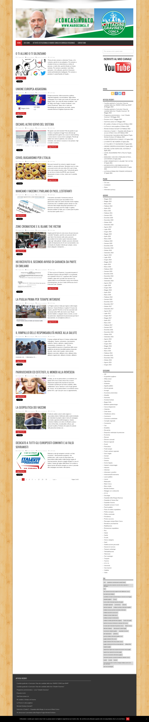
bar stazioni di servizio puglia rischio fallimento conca (117, 591)
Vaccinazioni (107, 568)
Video (105, 572)
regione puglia (107, 647)
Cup (105, 425)
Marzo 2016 (107, 351)
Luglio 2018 (107, 285)
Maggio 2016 (108, 346)
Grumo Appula (108, 463)
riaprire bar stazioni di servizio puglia (113, 652)
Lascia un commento (42, 57)
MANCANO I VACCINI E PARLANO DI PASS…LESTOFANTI (44, 191)
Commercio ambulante (110, 418)
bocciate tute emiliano (109, 594)
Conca (114, 599)
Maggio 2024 (108, 199)
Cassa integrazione (109, 407)
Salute (106, 533)
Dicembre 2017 (108, 301)
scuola (110, 660)
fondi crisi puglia (127, 620)
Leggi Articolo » (20, 78)
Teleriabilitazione (109, 551)
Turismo (106, 561)
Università (107, 565)
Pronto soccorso (109, 519)
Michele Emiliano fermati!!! (112, 128)
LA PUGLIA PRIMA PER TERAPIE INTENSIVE (38, 299)
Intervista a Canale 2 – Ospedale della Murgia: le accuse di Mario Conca (38, 709)
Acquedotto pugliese (110, 376)
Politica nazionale (109, 514)
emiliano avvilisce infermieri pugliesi (122, 607)
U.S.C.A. (106, 563)
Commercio (107, 416)
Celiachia (106, 409)
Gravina (106, 460)
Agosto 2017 (107, 311)
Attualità (106, 395)
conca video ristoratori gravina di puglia (113, 602)
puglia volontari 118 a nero (110, 639)
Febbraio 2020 (108, 241)
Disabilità (106, 428)
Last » (54, 479)
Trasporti (106, 558)
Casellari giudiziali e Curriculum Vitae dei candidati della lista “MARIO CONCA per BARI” (43, 683)
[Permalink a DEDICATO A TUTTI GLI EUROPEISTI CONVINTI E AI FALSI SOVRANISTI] (31, 468)
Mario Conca (107, 484)
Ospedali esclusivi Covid (111, 505)
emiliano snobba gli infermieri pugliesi (113, 620)
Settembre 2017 (108, 309)
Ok (128, 719)
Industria (106, 467)
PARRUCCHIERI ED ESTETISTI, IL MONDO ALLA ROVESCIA (45, 372)
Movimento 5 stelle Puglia (120, 628)
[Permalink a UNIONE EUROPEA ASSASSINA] (31, 110)
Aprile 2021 (107, 208)
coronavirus (118, 604)
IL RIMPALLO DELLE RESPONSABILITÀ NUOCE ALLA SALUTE (46, 333)
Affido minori (107, 379)
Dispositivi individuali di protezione (114, 432)
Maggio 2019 (108, 262)
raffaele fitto (128, 644)
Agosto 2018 (107, 283)
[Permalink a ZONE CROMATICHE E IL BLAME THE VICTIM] (31, 248)
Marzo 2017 (107, 323)
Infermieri (107, 470)
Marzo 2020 (107, 238)
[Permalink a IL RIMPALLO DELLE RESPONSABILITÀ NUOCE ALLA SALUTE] (31, 354)
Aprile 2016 (107, 348)
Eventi (106, 444)
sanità (105, 660)
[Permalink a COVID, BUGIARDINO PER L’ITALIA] (31, 179)
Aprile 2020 (107, 236)
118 (105, 374)
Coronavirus (107, 423)
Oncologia (107, 495)
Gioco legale (107, 453)
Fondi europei (108, 449)
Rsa (105, 530)
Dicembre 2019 (108, 245)
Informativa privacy (109, 189)
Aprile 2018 (107, 292)
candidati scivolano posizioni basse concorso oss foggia (117, 596)
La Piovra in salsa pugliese (112, 126)
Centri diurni (107, 411)
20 (42, 479)
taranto (115, 660)
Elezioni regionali (109, 442)
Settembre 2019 (108, 252)
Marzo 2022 (107, 203)
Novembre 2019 (108, 248)
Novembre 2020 (108, 220)
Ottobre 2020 (108, 222)
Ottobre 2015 (108, 360)
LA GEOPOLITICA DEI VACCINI (31, 407)
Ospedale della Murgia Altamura (113, 498)
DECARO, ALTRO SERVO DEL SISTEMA (35, 124)
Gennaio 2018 (108, 299)
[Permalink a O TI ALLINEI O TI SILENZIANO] (31, 75)
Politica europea (109, 512)
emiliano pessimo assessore (111, 612)
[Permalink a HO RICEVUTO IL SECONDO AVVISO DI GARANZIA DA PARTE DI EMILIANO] (31, 287)
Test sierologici (108, 556)
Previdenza (107, 516)
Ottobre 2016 (108, 334)
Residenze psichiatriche (111, 523)
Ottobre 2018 (108, 278)
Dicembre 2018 (108, 273)
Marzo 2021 (107, 210)
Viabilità (106, 570)
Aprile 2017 (107, 320)
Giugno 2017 (107, 316)
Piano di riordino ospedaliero (112, 509)
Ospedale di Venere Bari (111, 500)
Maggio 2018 (108, 290)
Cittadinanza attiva (109, 414)
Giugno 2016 (107, 344)
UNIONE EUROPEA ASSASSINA (31, 89)
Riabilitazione (108, 526)
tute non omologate (108, 666)
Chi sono (27, 43)
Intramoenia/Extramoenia (111, 474)
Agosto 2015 (107, 362)
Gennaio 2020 (108, 243)
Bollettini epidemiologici (111, 404)
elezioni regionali (108, 607)
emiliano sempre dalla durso (110, 615)
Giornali (106, 456)
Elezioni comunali (109, 439)
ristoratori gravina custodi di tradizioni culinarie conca (117, 657)
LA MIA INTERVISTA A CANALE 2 (114, 139)
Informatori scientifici (110, 472)
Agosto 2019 (107, 255)
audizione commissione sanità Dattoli (116, 582)
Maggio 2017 (108, 318)
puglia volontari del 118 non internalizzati (113, 644)
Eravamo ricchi (108, 119)
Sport (105, 542)
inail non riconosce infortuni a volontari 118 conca (116, 623)
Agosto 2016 (107, 339)
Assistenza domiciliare (110, 393)
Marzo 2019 (107, 266)
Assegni (106, 390)
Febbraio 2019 (108, 269)
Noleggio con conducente (111, 491)
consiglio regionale (108, 604)
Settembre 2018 (108, 280)
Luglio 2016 (107, 341)
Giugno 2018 (107, 287)
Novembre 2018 (108, 276)
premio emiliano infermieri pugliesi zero (113, 636)
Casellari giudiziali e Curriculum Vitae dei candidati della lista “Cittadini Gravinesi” (40, 686)
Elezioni (106, 437)
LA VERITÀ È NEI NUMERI (112, 141)
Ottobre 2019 (108, 250)
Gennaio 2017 (108, 327)
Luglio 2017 (107, 313)
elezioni (124, 604)
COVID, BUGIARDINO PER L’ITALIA (33, 158)
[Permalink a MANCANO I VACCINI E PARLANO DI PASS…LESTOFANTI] (31, 212)
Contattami (82, 43)
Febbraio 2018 (108, 297)
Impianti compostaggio (110, 465)
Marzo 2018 (107, 294)
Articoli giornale (108, 388)
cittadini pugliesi (107, 599)
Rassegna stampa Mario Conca (113, 521)
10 (38, 479)
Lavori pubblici (108, 477)
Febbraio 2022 (108, 206)
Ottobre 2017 (108, 306)
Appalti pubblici (108, 386)
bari (105, 588)
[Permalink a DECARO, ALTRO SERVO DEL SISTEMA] (31, 145)
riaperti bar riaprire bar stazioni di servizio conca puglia (117, 649)
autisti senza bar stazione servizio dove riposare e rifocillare (116, 585)
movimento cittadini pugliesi (110, 631)
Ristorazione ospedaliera (111, 528)
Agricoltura (107, 381)
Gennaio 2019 (108, 271)
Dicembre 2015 (108, 355)
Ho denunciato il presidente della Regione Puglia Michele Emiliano (36, 712)
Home (19, 43)
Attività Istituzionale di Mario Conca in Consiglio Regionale (54, 43)
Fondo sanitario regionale (111, 451)
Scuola (106, 537)
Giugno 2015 (107, 365)
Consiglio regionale (109, 421)
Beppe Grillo (107, 402)
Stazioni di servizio (109, 547)
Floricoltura (107, 446)
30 (46, 479)
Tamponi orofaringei (110, 549)
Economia (107, 435)
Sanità (106, 535)
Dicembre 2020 (108, 217)
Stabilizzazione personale (111, 544)
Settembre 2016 (108, 337)
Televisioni (107, 554)
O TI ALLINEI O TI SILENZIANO (31, 53)
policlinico (115, 633)
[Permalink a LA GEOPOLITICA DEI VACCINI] (31, 429)
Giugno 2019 (107, 259)
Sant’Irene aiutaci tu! (110, 121)
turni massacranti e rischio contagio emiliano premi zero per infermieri (117, 663)
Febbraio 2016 (108, 353)
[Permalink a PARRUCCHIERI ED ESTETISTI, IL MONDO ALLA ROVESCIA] (31, 393)
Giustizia (106, 458)
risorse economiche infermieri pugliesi (113, 654)
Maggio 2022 (108, 201)
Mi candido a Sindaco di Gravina (113, 124)
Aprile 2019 (107, 264)
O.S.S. (106, 493)
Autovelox (107, 397)
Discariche (107, 430)
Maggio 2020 (108, 234)
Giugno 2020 (107, 231)
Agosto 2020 (107, 227)
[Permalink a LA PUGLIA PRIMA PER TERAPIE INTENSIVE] (31, 320)
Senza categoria (30, 57)
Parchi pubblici (108, 507)
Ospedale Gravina (109, 502)
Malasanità (107, 481)
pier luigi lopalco (107, 633)
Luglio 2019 (107, 257)
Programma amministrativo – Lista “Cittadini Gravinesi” (33, 690)
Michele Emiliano (109, 488)
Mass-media (107, 486)
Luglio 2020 (107, 229)
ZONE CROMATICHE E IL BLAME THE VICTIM (38, 226)
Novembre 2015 (108, 358)
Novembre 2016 (108, 332)
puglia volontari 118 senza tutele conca (113, 641)
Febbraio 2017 (108, 325)
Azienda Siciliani (109, 400)
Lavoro (106, 479)
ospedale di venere (123, 631)
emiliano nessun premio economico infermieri (115, 610)
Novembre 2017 (108, 304)
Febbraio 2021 (108, 213)
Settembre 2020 (108, 224)
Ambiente (107, 383)
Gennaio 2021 (108, 215)
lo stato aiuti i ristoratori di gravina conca (113, 625)
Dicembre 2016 (108, 330)
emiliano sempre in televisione (111, 617)
